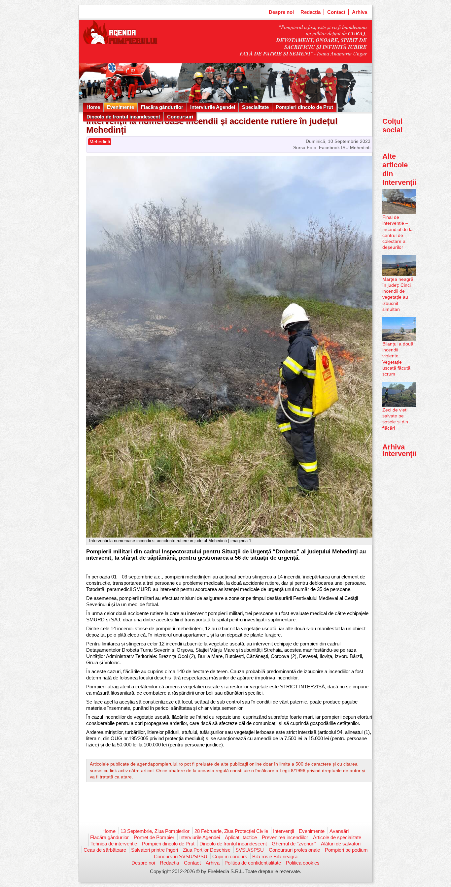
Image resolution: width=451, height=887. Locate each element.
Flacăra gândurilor (162, 107)
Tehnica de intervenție (113, 843)
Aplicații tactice (241, 837)
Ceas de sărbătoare (105, 850)
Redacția (310, 12)
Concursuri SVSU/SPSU (180, 856)
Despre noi (281, 12)
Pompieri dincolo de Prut (304, 107)
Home (93, 107)
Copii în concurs (229, 856)
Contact (336, 12)
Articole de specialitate (337, 837)
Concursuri (180, 116)
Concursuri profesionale (294, 850)
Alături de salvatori (341, 843)
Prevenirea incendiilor (285, 837)
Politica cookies (303, 863)
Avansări (339, 831)
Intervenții (283, 831)
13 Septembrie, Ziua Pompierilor (155, 831)
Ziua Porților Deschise (206, 850)
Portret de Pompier (154, 837)
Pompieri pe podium (346, 850)
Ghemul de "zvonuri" (294, 843)
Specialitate (255, 107)
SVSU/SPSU (249, 850)
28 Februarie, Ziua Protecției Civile (231, 831)
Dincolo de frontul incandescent (123, 116)
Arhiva (359, 12)
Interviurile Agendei (212, 107)
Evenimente (120, 107)
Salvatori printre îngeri (154, 850)
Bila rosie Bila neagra (274, 856)
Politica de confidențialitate (253, 863)
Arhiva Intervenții (399, 450)
